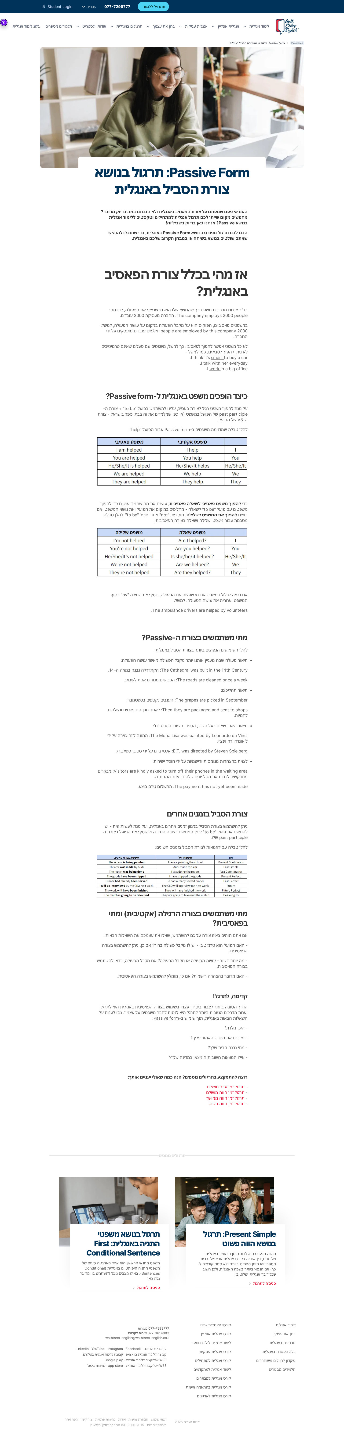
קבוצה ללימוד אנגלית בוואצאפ (146, 1354)
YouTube (98, 1349)
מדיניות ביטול (96, 1365)
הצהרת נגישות (138, 1419)
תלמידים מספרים (58, 26)
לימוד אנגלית (286, 1325)
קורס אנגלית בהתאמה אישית (208, 1387)
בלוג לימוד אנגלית (26, 26)
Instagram (115, 1349)
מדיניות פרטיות (105, 1419)
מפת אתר (71, 1419)
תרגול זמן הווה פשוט (227, 1103)
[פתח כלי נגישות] (3, 22)
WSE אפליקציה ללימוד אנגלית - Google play (135, 1360)
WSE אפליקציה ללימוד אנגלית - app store (137, 1365)
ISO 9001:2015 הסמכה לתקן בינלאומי (117, 1425)
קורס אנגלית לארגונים (214, 1396)
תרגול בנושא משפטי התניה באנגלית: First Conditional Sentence (123, 1243)
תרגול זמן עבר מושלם (226, 1086)
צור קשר (86, 1419)
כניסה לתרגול (264, 1283)
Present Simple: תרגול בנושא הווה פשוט (239, 1239)
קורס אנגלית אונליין (216, 1333)
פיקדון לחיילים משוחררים (276, 1360)
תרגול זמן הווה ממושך (225, 1098)
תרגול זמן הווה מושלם (225, 1092)
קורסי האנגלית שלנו (215, 1325)
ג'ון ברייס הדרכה (155, 1349)
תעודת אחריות (156, 1425)
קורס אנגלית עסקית (215, 1351)
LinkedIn (82, 1349)
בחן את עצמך (285, 1333)
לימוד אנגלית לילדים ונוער (211, 1342)
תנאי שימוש (158, 1419)
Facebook (133, 1349)
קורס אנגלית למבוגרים (213, 1378)
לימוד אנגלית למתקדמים (212, 1369)
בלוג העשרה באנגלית (279, 1351)
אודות (122, 1419)
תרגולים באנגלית (283, 1342)
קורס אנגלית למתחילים (213, 1360)
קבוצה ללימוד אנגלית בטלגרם (103, 1354)
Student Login (60, 6)
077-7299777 (117, 6)
